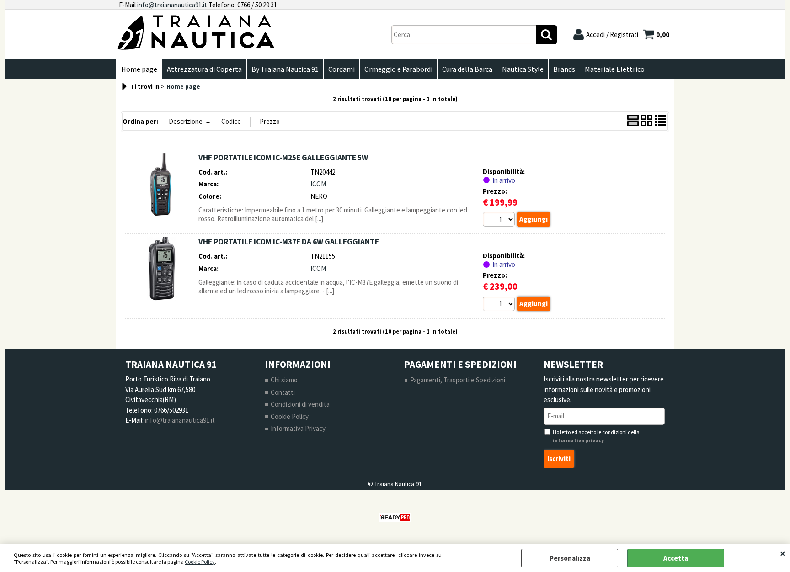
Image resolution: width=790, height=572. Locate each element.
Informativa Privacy (298, 428)
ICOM (318, 184)
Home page (139, 69)
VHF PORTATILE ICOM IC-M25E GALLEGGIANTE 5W (283, 158)
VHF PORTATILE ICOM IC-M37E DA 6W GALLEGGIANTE (288, 242)
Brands (564, 69)
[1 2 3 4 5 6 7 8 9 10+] (500, 220)
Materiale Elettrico (615, 69)
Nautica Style (523, 69)
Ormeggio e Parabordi (398, 69)
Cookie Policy (200, 561)
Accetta (675, 558)
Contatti (283, 392)
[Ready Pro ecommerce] (395, 517)
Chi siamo (284, 380)
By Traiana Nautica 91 (285, 69)
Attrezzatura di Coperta (204, 69)
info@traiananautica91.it (172, 4)
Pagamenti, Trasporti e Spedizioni (457, 380)
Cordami (341, 69)
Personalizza (570, 558)
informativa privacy (578, 440)
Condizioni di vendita (300, 404)
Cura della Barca (467, 69)
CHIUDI (782, 553)
